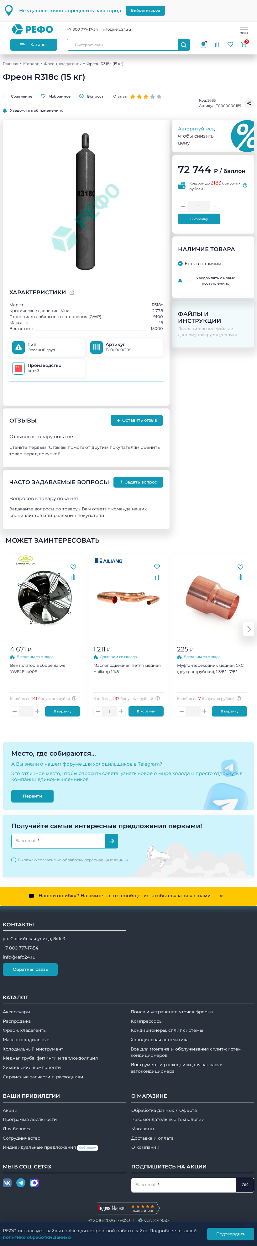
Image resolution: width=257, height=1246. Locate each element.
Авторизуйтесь (196, 129)
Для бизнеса (17, 1128)
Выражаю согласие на (73, 860)
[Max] (34, 1183)
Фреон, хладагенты (62, 63)
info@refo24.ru (117, 29)
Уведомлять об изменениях (36, 110)
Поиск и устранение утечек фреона (172, 1011)
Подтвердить (230, 1233)
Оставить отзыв (137, 420)
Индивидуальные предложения (49, 1147)
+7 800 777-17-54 (82, 29)
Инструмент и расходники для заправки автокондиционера (177, 1068)
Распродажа (17, 1021)
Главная (10, 63)
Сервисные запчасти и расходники (43, 1076)
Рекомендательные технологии (168, 1119)
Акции (10, 1110)
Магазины (142, 1128)
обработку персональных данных (95, 860)
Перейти (32, 795)
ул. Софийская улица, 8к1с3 (34, 938)
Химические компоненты (32, 1067)
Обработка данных (152, 1110)
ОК (245, 1184)
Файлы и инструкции (199, 317)
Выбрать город (145, 10)
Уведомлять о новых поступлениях (215, 281)
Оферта (188, 1110)
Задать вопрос (138, 482)
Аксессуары (16, 1011)
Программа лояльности (30, 1119)
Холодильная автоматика (160, 1039)
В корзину (199, 219)
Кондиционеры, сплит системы (167, 1030)
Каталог (38, 44)
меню (244, 32)
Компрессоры (147, 1021)
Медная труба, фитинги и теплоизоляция (50, 1058)
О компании (145, 1147)
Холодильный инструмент (33, 1048)
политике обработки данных (37, 1237)
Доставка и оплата (152, 1138)
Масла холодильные (26, 1039)
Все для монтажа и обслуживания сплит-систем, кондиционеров (187, 1052)
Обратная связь (30, 969)
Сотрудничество (21, 1138)
